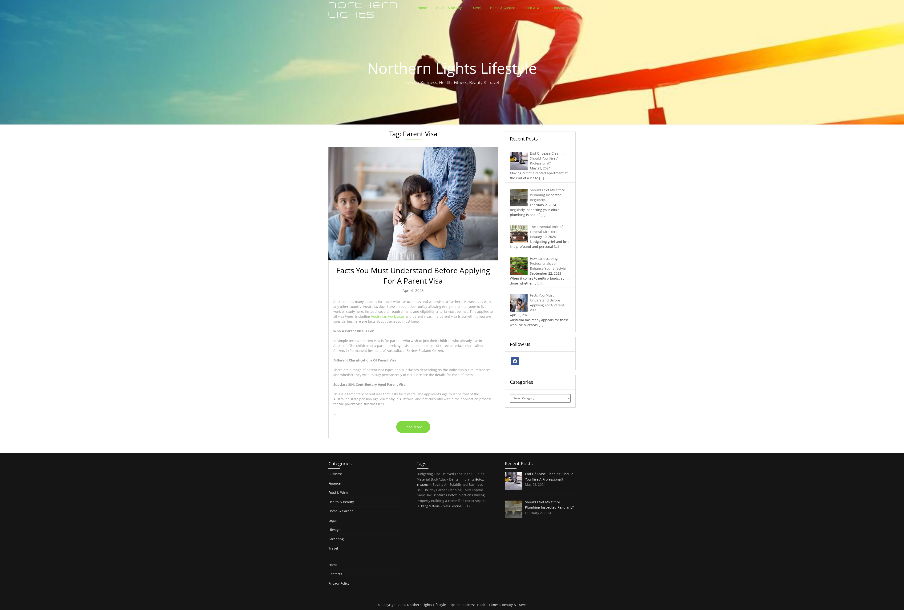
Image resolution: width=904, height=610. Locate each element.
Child (467, 490)
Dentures (439, 495)
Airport (480, 500)
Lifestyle (334, 529)
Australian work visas (387, 316)
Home (422, 7)
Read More (413, 427)
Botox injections (460, 495)
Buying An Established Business (457, 484)
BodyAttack (439, 479)
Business (561, 7)
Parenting (336, 539)
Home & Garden (502, 7)
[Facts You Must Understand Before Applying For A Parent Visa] (413, 203)
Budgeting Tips (428, 474)
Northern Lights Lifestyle (426, 604)
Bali (461, 500)
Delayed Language (455, 474)
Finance (334, 483)
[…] (541, 178)
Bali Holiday (426, 490)
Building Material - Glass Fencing (439, 506)
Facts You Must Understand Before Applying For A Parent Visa (413, 275)
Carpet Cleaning (449, 490)
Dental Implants (461, 479)
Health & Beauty (449, 7)
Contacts (335, 574)
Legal (332, 520)
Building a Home (444, 500)
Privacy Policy (338, 583)
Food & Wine (535, 7)
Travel (476, 7)
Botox (469, 500)
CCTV (466, 506)
